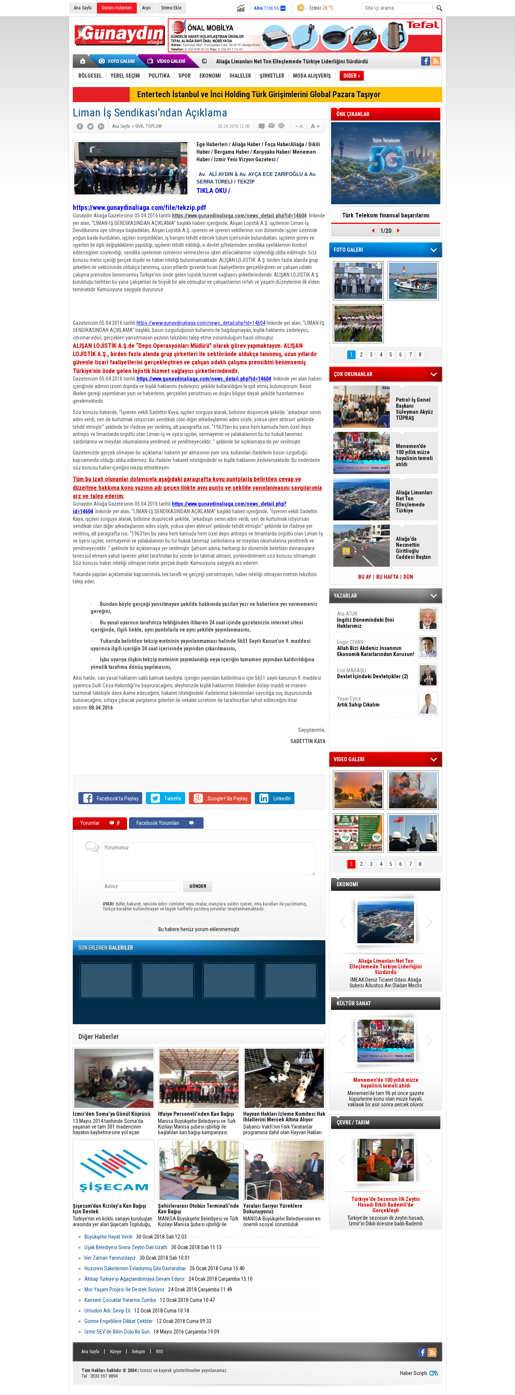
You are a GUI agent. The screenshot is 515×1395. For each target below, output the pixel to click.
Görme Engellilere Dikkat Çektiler (118, 1321)
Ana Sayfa (83, 8)
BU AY (364, 577)
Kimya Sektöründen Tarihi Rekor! (385, 215)
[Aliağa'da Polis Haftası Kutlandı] (413, 833)
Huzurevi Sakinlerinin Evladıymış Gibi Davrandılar (135, 1268)
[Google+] (101, 126)
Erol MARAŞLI (372, 673)
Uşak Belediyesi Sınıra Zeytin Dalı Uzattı (125, 1247)
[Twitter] (90, 126)
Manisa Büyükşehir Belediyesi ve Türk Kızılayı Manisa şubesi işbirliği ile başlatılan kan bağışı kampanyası (197, 1123)
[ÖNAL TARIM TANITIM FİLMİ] (358, 833)
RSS (159, 1351)
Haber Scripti (413, 1373)
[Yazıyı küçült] (298, 126)
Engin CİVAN (375, 648)
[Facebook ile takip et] (425, 61)
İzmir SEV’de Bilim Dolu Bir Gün (117, 1332)
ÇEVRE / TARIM (353, 1123)
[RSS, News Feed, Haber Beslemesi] (435, 61)
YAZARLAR (345, 596)
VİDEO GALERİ (349, 759)
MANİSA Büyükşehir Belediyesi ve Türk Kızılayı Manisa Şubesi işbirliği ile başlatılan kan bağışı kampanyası (198, 1215)
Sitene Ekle (171, 8)
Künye (115, 1351)
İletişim (138, 1351)
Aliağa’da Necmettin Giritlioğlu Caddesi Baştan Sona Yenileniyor (413, 548)
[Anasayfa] (83, 61)
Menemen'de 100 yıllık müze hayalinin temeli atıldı (414, 455)
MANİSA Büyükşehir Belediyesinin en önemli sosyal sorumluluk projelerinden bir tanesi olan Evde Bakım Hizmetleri (281, 1215)
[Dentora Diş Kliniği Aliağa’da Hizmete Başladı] (358, 280)
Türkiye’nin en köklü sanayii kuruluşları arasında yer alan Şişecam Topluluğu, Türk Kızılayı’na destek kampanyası (112, 1215)
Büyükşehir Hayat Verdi (108, 1237)
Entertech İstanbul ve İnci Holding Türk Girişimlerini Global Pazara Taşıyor (258, 94)
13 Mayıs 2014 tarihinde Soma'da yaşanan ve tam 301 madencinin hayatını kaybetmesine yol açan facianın (111, 1123)
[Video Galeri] (167, 61)
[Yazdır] (281, 126)
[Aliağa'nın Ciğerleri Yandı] (413, 790)
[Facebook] (80, 126)
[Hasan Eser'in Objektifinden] (358, 323)
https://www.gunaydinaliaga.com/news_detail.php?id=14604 (200, 323)
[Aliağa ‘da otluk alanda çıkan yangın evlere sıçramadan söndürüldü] (358, 790)
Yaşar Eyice (358, 702)
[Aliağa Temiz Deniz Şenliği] (413, 280)
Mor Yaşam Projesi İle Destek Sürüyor (124, 1289)
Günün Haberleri (117, 8)
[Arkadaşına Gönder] (271, 126)
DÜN (408, 577)
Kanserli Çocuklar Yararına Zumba (120, 1300)
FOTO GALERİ (348, 250)
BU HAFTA (387, 577)
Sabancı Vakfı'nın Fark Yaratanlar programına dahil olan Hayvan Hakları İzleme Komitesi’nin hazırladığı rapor (284, 1123)
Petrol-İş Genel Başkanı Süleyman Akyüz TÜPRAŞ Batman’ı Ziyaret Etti (414, 409)
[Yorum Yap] (262, 126)
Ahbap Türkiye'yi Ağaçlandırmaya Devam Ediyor (134, 1279)
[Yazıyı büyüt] (315, 126)
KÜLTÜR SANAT (354, 1003)
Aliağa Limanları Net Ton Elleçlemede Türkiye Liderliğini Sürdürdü (292, 61)
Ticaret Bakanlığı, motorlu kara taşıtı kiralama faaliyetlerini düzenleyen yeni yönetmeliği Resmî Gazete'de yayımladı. (385, 973)
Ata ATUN (365, 620)
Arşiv (146, 8)
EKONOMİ (347, 884)
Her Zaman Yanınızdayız (110, 1258)
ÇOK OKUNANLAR (353, 374)
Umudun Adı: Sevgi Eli (107, 1311)
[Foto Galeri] (118, 61)
